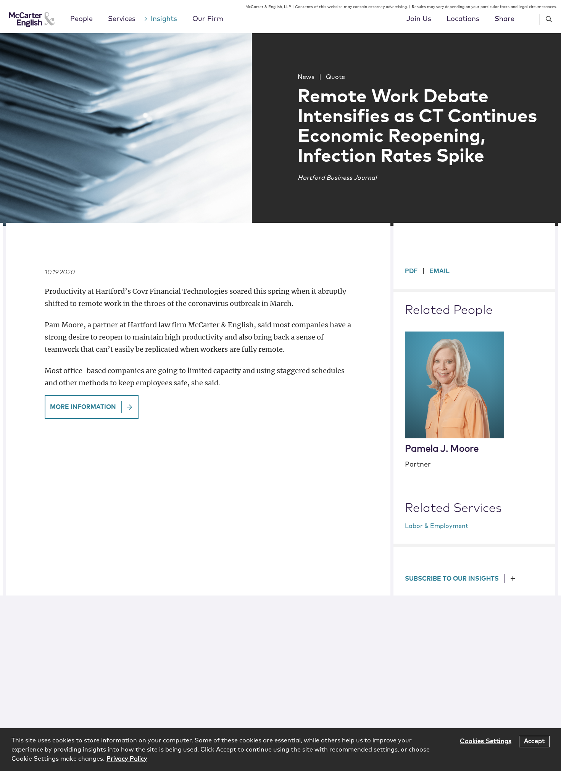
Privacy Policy (126, 759)
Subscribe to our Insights (452, 579)
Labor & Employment (436, 526)
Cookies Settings (485, 741)
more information (83, 407)
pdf (411, 271)
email (439, 271)
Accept (534, 741)
